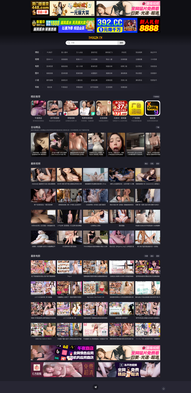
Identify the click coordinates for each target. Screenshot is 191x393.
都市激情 (49, 80)
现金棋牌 (139, 52)
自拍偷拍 (64, 59)
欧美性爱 (94, 66)
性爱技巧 (154, 80)
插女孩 (49, 87)
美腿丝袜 (109, 73)
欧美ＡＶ (79, 59)
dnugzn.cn (95, 38)
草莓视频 (79, 87)
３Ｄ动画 (94, 59)
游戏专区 (94, 52)
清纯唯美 (124, 73)
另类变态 (154, 66)
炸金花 (124, 52)
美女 (146, 164)
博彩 (37, 52)
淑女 (152, 256)
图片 (37, 73)
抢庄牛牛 (154, 52)
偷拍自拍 (64, 66)
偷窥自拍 (49, 73)
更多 (157, 164)
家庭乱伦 (64, 80)
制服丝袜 (109, 66)
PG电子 (49, 52)
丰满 (146, 256)
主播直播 (139, 59)
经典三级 (124, 66)
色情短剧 (124, 87)
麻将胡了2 (109, 52)
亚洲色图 (64, 73)
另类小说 (124, 80)
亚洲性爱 (49, 66)
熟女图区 (139, 73)
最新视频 (35, 163)
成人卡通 (79, 66)
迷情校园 (109, 80)
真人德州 (64, 52)
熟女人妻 (109, 59)
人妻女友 (79, 80)
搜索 (121, 43)
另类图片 (154, 73)
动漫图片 (94, 73)
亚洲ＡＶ (49, 59)
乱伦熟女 (139, 66)
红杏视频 (109, 87)
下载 (157, 127)
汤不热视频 (94, 87)
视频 (37, 59)
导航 (37, 87)
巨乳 (152, 164)
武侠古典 (94, 80)
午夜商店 (64, 87)
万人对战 (79, 52)
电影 (37, 66)
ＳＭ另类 (154, 59)
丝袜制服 (124, 59)
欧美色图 (79, 73)
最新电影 (35, 255)
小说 (37, 80)
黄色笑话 (139, 80)
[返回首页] (163, 388)
